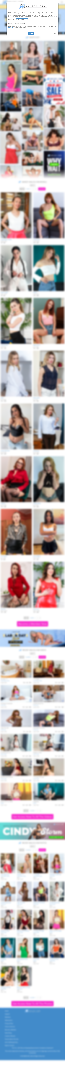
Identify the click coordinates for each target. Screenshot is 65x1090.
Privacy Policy (11, 27)
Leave (55, 33)
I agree (31, 33)
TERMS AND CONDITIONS (22, 18)
